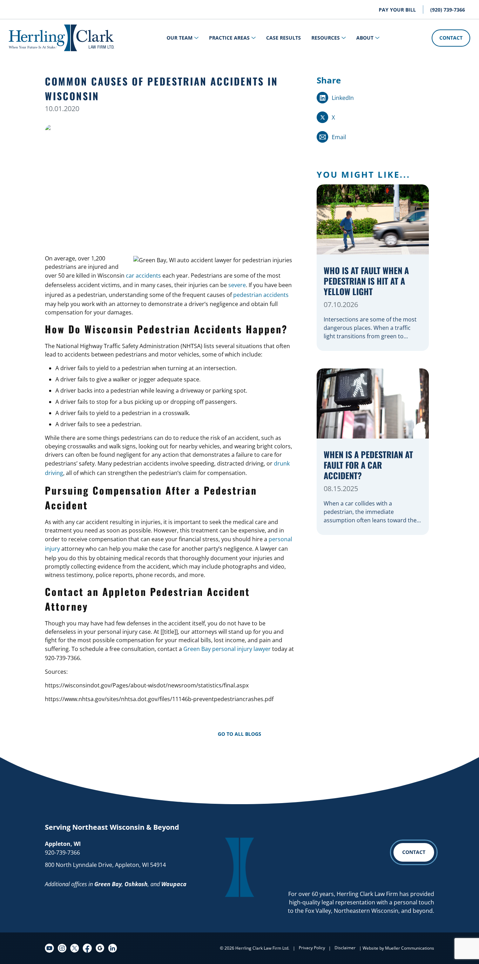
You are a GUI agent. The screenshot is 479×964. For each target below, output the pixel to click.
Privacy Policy (312, 948)
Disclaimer (345, 948)
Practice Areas (229, 37)
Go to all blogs (239, 734)
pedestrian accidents (261, 295)
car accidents (143, 275)
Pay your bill (397, 9)
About (364, 37)
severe (237, 285)
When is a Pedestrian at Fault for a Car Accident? (368, 465)
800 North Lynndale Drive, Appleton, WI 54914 (105, 865)
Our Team (180, 37)
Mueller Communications (409, 948)
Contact (451, 37)
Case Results (283, 37)
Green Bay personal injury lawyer (227, 649)
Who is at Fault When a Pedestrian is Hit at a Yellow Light (366, 281)
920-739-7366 (62, 852)
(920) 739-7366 (447, 9)
